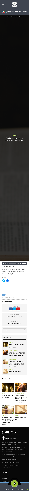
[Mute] (21, 263)
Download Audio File (8, 266)
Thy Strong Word (13, 350)
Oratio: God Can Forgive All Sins (14, 316)
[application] (14, 263)
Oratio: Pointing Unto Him (15, 371)
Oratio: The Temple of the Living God (7, 396)
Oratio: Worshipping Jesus (14, 323)
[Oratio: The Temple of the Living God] (5, 344)
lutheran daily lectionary (8, 297)
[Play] (4, 263)
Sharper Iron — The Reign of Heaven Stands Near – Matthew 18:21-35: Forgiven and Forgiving (16, 363)
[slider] (24, 263)
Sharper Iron (12, 359)
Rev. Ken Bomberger (9, 140)
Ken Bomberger (11, 295)
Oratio (14, 135)
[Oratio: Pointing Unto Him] (5, 371)
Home (8, 16)
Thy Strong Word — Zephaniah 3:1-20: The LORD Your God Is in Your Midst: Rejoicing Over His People (17, 353)
